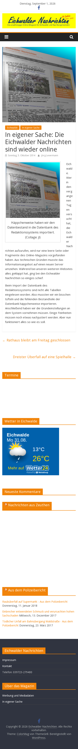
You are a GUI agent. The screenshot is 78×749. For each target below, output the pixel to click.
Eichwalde (12, 127)
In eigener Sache (31, 127)
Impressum (9, 660)
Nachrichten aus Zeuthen (28, 505)
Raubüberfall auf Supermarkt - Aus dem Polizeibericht (35, 601)
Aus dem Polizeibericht (27, 590)
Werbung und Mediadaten (18, 695)
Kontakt (7, 666)
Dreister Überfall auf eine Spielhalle (44, 357)
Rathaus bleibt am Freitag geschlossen (36, 340)
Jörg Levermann (49, 155)
